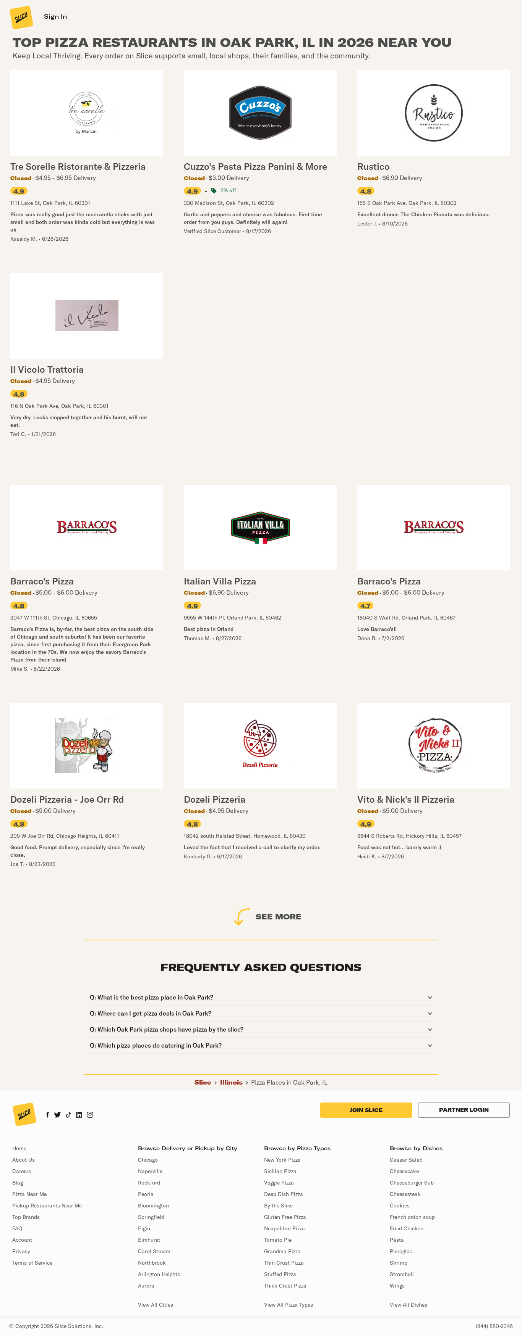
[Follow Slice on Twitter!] (57, 1115)
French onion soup (412, 1217)
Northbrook (152, 1262)
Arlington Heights (159, 1274)
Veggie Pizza (279, 1182)
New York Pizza (282, 1159)
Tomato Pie (278, 1239)
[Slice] (20, 17)
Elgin (144, 1228)
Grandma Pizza (282, 1251)
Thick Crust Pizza (285, 1285)
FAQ (17, 1228)
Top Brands (26, 1217)
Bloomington (153, 1205)
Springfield (151, 1217)
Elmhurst (149, 1239)
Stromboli (402, 1274)
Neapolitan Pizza (284, 1228)
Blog (17, 1182)
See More (279, 916)
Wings (397, 1285)
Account (22, 1239)
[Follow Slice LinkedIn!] (79, 1115)
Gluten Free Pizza (285, 1217)
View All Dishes (408, 1304)
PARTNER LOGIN (464, 1109)
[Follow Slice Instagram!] (90, 1115)
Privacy (21, 1251)
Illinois (231, 1082)
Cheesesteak (405, 1194)
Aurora (146, 1285)
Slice (203, 1082)
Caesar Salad (406, 1159)
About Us (23, 1159)
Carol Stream (154, 1251)
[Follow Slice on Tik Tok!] (68, 1115)
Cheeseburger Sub (412, 1182)
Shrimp (398, 1262)
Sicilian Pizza (280, 1171)
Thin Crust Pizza (284, 1262)
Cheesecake (404, 1171)
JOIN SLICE (366, 1110)
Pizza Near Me (29, 1194)
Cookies (400, 1205)
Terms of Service (32, 1262)
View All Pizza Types (288, 1304)
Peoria (146, 1194)
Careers (21, 1171)
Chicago (148, 1159)
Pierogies (401, 1251)
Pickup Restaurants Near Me (47, 1205)
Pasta (397, 1239)
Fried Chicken (406, 1228)
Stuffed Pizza (280, 1274)
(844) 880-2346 (494, 1326)
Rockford (149, 1182)
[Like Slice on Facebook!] (47, 1115)
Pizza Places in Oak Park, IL (289, 1082)
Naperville (150, 1171)
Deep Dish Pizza (283, 1194)
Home (19, 1148)
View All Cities (155, 1304)
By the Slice (278, 1205)
